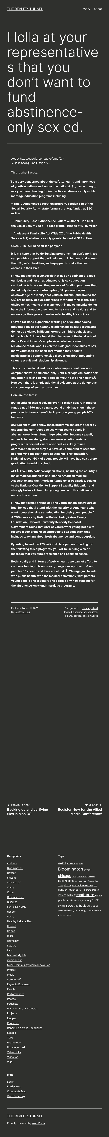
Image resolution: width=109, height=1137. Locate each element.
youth (68, 915)
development (81, 881)
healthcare (74, 889)
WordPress (38, 1123)
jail (68, 895)
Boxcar (11, 872)
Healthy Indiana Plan (19, 921)
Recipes (11, 1018)
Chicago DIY (14, 882)
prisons (73, 900)
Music (10, 974)
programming (84, 900)
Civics (10, 887)
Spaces (11, 1032)
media (81, 895)
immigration (92, 890)
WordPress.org (16, 1096)
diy (96, 881)
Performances (15, 994)
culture (92, 876)
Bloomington (79, 612)
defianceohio (66, 880)
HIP (84, 890)
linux (73, 894)
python (61, 906)
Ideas (10, 935)
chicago (12, 877)
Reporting (13, 1023)
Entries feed (14, 1086)
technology (14, 1042)
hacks (10, 916)
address (12, 863)
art (77, 863)
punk (95, 900)
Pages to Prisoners (18, 984)
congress (92, 612)
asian (81, 864)
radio (76, 906)
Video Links (14, 1052)
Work (86, 9)
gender (11, 911)
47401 (62, 863)
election (88, 885)
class (74, 876)
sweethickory (68, 911)
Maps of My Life (16, 955)
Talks (10, 1037)
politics (77, 615)
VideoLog (12, 1056)
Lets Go (11, 945)
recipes (94, 906)
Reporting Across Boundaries (24, 1027)
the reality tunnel (25, 9)
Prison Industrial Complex (22, 1008)
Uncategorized (90, 608)
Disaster (12, 901)
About (98, 9)
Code (10, 892)
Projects (12, 1013)
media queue (14, 960)
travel (90, 910)
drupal (67, 885)
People (11, 989)
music (90, 895)
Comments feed (16, 1091)
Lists (10, 950)
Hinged (11, 926)
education (78, 885)
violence (61, 915)
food (95, 886)
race (69, 906)
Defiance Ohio (15, 897)
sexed (86, 615)
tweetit (94, 615)
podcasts (12, 1003)
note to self (14, 979)
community (83, 876)
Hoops (11, 930)
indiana (68, 615)
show (60, 911)
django (60, 886)
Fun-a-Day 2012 (16, 906)
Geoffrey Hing (22, 612)
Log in (10, 1081)
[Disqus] (54, 667)
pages (98, 895)
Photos (11, 998)
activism (71, 863)
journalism (13, 940)
